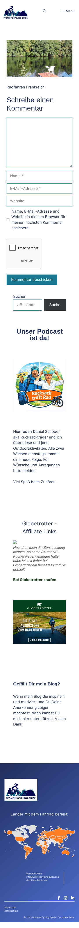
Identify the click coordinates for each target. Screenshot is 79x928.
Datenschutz (11, 910)
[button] (44, 11)
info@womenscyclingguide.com (42, 876)
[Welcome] (15, 11)
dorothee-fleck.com (36, 880)
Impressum (10, 907)
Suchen (19, 296)
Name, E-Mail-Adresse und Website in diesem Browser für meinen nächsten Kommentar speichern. (38, 219)
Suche (54, 305)
